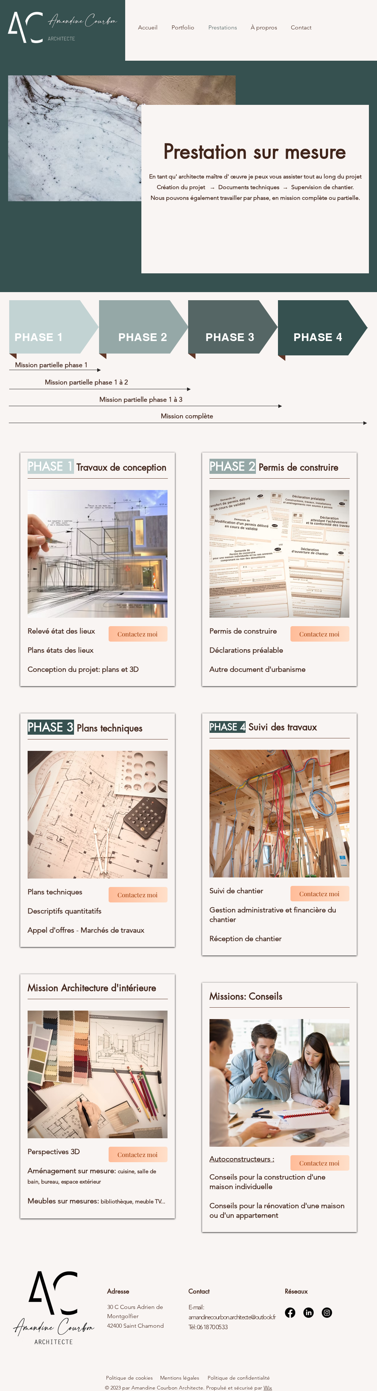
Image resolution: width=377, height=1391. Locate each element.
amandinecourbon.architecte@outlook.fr (231, 1317)
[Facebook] (290, 1312)
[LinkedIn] (308, 1312)
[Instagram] (327, 1312)
